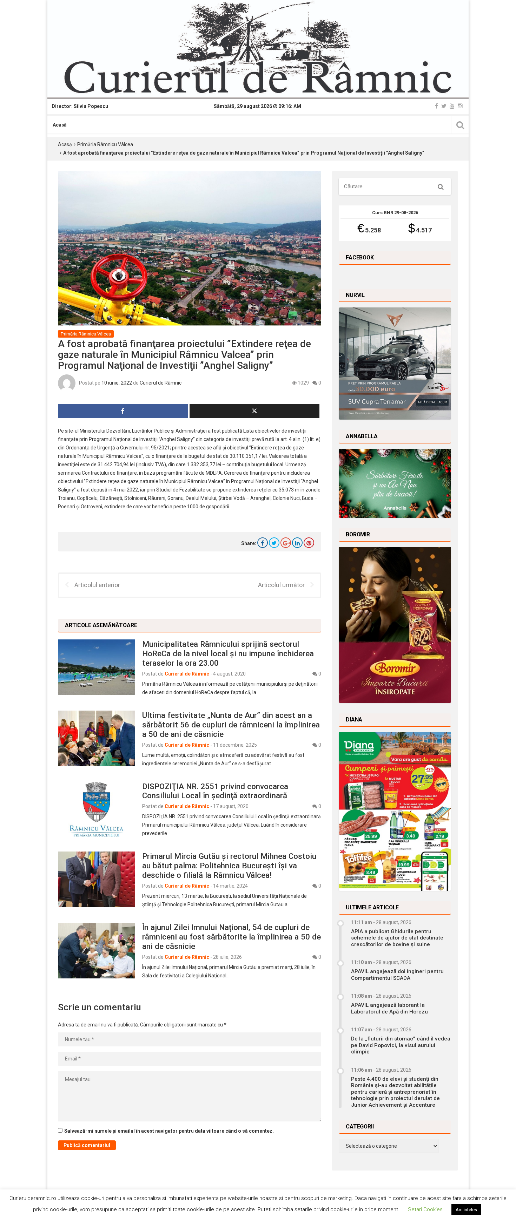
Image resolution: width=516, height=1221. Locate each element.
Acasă (60, 125)
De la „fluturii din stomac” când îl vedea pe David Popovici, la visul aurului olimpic (400, 1045)
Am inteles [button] (466, 1209)
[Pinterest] (309, 542)
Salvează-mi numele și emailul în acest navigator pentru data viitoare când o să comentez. (169, 1131)
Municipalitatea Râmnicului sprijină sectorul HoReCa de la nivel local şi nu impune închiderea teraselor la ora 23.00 (228, 653)
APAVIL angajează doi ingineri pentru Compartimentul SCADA (397, 974)
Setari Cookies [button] (425, 1209)
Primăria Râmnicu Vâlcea (105, 144)
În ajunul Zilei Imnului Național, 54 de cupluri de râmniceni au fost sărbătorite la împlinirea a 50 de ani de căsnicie (231, 937)
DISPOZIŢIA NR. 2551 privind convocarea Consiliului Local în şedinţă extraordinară (215, 791)
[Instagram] (460, 106)
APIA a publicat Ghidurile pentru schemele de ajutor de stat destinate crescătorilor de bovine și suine (397, 938)
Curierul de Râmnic (160, 383)
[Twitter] (444, 106)
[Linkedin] (297, 542)
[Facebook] (436, 106)
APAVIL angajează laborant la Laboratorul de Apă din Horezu (389, 1008)
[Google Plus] (285, 542)
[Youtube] (452, 106)
